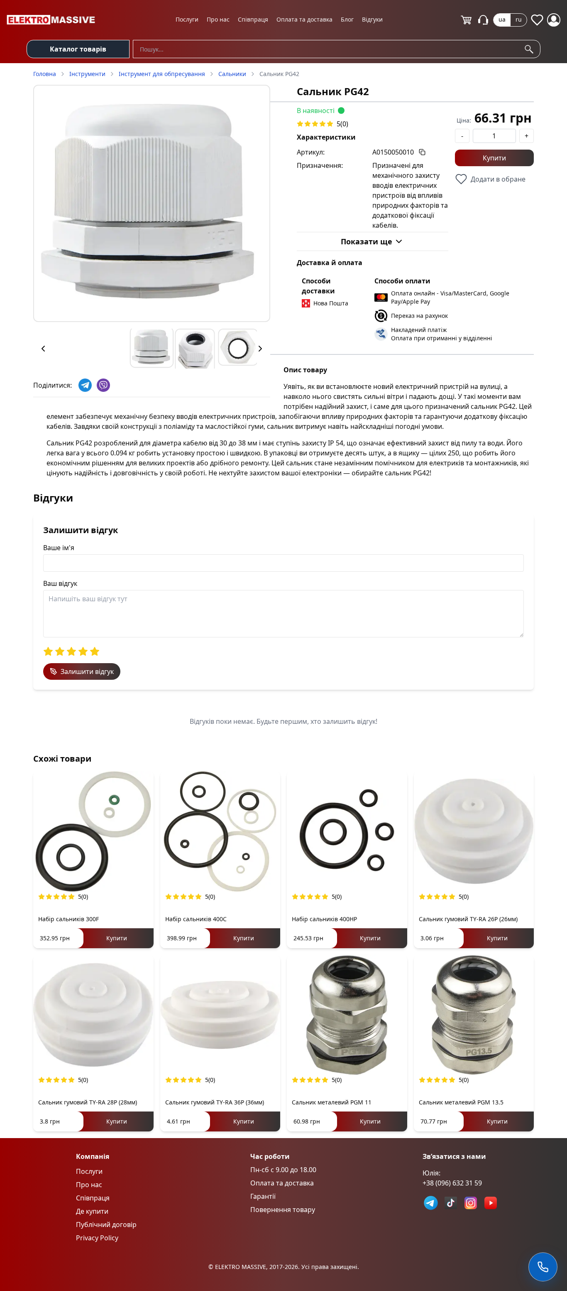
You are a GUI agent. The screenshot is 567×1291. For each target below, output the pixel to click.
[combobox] (336, 49)
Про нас (218, 19)
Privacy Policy (97, 1237)
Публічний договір (106, 1224)
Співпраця (253, 19)
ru (519, 19)
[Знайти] (530, 49)
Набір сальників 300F (68, 919)
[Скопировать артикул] (422, 152)
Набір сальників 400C (196, 919)
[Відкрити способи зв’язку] (543, 1267)
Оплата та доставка (304, 19)
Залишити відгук (87, 671)
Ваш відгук (60, 583)
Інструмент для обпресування (162, 74)
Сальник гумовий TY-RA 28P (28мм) (87, 1102)
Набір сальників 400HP (324, 919)
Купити (494, 157)
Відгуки (372, 19)
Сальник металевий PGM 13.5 (461, 1102)
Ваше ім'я (58, 547)
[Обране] (537, 20)
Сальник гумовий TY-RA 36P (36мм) (214, 1102)
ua (502, 19)
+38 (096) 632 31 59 (452, 1183)
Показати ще (366, 241)
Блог (347, 19)
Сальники (232, 74)
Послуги (187, 19)
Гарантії (263, 1196)
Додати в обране (498, 179)
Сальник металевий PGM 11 (331, 1102)
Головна (44, 74)
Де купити (92, 1211)
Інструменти (87, 74)
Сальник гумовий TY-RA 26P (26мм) (468, 919)
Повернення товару (282, 1209)
